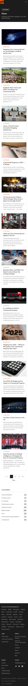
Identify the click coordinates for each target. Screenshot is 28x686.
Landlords (17, 647)
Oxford (3, 624)
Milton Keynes (12, 619)
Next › (14, 480)
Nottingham (19, 622)
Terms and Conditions (7, 639)
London (16, 617)
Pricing (16, 645)
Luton (20, 617)
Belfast (10, 609)
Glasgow (15, 614)
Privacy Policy (5, 636)
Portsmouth (16, 624)
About (3, 668)
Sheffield (4, 626)
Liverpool (10, 617)
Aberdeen (4, 609)
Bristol (3, 612)
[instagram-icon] (19, 666)
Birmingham (16, 609)
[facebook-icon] (16, 666)
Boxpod (9, 678)
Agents (17, 650)
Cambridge (9, 612)
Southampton (11, 626)
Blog (16, 655)
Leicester (4, 617)
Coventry (21, 612)
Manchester (5, 619)
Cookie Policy (5, 641)
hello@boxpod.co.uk (20, 663)
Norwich (12, 622)
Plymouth (9, 624)
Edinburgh (8, 614)
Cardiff (15, 612)
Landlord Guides (6, 670)
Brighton (23, 609)
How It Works (5, 665)
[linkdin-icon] (22, 666)
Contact (4, 663)
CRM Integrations (6, 673)
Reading (22, 624)
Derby (3, 614)
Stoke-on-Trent (20, 626)
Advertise (17, 653)
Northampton (5, 622)
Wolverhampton (6, 629)
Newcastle (20, 619)
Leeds (20, 614)
